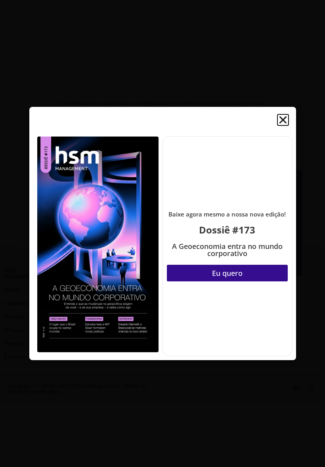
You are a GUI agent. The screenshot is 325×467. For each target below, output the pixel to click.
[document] (162, 233)
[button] (283, 120)
